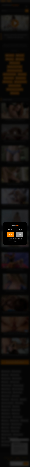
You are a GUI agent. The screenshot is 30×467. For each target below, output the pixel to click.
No (20, 234)
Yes (10, 234)
